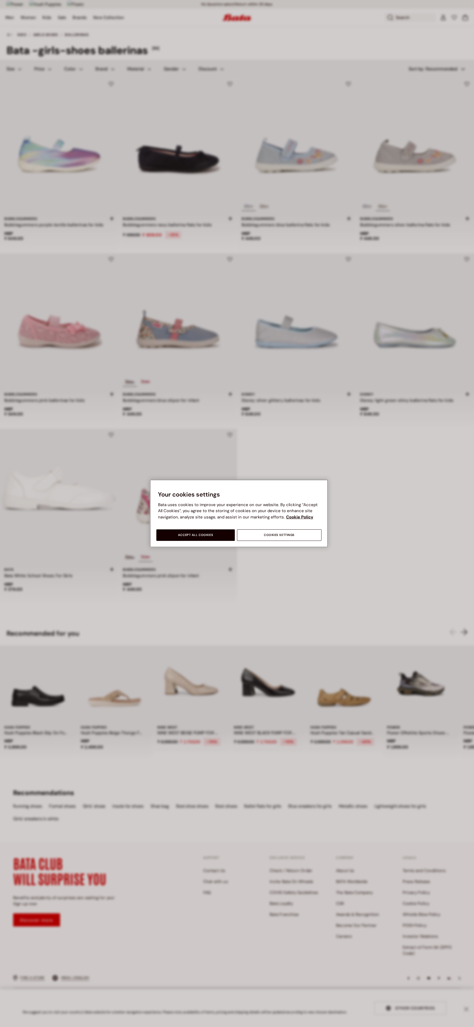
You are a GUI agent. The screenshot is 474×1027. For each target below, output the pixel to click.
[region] (239, 513)
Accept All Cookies (195, 535)
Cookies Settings (279, 535)
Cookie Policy (299, 517)
